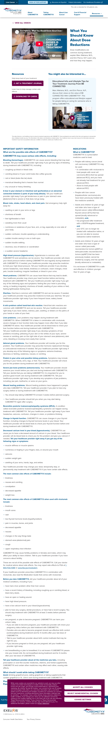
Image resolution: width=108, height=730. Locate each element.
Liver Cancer (10, 2)
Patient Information (75, 2)
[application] (39, 43)
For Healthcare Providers (92, 2)
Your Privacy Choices (33, 719)
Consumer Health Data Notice (13, 719)
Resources (96, 13)
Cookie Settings (82, 699)
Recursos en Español (59, 2)
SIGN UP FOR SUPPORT (37, 2)
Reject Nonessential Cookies (83, 693)
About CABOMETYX (33, 13)
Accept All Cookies (83, 687)
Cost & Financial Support (80, 13)
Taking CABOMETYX (48, 13)
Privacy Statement (43, 703)
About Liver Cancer (63, 13)
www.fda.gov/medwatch (27, 567)
